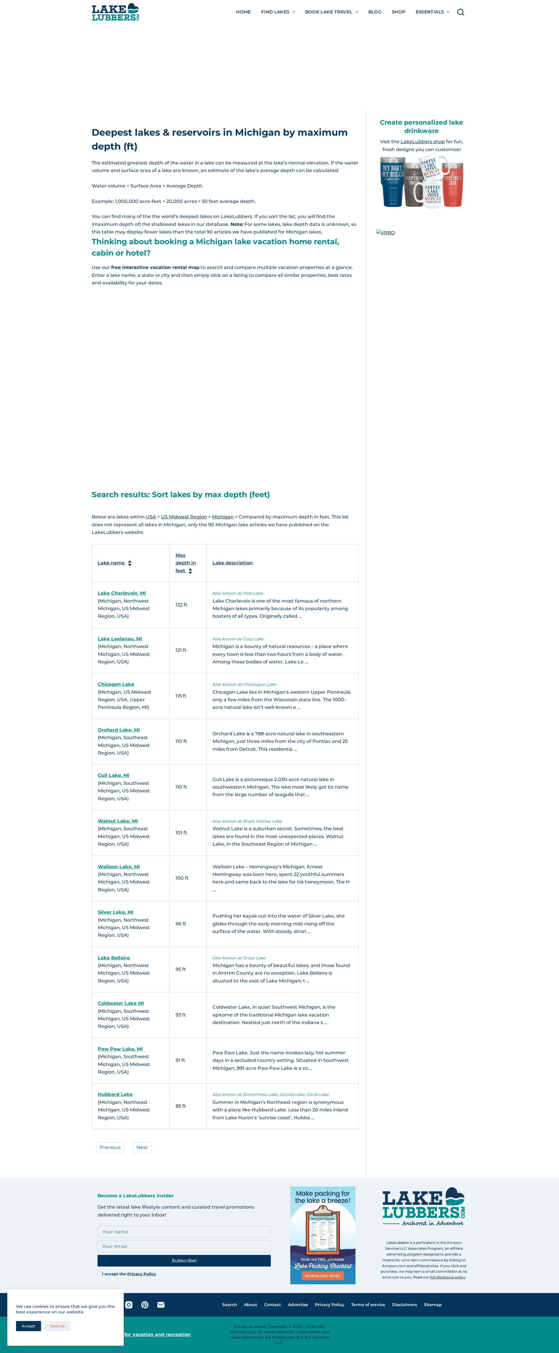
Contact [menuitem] (272, 1304)
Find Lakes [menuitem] (275, 12)
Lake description (233, 563)
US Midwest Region (184, 517)
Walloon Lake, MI (119, 866)
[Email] (160, 1304)
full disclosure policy (447, 1277)
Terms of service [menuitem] (368, 1304)
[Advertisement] (279, 67)
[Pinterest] (144, 1304)
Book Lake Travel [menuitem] (329, 12)
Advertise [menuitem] (298, 1304)
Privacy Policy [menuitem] (329, 1304)
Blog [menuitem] (375, 12)
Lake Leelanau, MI (120, 639)
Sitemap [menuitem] (433, 1304)
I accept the (129, 1273)
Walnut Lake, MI (118, 821)
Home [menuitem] (243, 12)
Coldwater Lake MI (121, 1003)
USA (151, 517)
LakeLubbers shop (423, 141)
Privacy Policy (141, 1273)
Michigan (223, 517)
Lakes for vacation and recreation (149, 1334)
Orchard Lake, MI (119, 730)
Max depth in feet (186, 562)
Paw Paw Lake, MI (120, 1049)
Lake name (112, 563)
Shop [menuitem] (399, 12)
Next (142, 1147)
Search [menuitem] (229, 1304)
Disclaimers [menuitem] (404, 1304)
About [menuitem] (250, 1304)
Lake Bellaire (114, 958)
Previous (110, 1147)
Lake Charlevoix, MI (122, 593)
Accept (28, 1326)
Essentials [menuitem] (430, 12)
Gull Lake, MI (113, 775)
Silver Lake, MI (115, 912)
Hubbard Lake (115, 1094)
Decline (57, 1326)
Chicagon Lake (116, 684)
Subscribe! (184, 1260)
